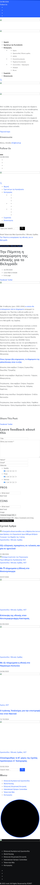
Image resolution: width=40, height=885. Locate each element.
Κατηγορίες (8, 48)
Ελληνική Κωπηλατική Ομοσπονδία (17, 781)
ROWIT (29, 883)
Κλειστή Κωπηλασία (19, 59)
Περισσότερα (5, 132)
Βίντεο (15, 70)
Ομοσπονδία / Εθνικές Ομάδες (11, 540)
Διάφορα (15, 67)
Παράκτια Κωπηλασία (19, 62)
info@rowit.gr (16, 143)
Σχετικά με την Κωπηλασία (13, 45)
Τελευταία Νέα (9, 792)
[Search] (1, 80)
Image (2, 512)
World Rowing (9, 784)
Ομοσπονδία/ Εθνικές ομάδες (21, 53)
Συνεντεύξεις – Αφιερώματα (21, 64)
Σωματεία (7, 73)
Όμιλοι (15, 50)
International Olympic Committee (15, 789)
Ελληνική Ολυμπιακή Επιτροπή (15, 786)
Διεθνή (15, 56)
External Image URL (7, 518)
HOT (24, 563)
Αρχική (6, 42)
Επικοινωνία (8, 76)
